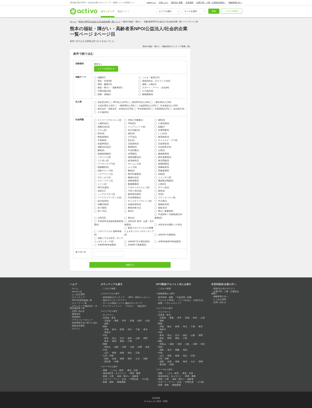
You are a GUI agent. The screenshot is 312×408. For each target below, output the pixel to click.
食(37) (130, 211)
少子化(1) (132, 137)
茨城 (106, 329)
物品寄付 (142, 306)
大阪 (132, 347)
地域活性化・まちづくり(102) (156, 81)
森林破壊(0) (163, 153)
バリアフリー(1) (105, 174)
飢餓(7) (161, 127)
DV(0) (160, 194)
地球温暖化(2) (134, 157)
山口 (106, 353)
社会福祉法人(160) (169, 105)
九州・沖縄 (108, 355)
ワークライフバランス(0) (109, 197)
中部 (105, 335)
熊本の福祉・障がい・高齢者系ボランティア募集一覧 (166, 46)
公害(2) (161, 150)
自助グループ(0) (105, 170)
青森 (116, 320)
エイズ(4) (132, 167)
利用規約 (76, 317)
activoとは (151, 2)
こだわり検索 (230, 11)
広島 (138, 353)
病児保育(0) (103, 201)
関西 (105, 344)
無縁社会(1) (133, 177)
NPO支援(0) (103, 187)
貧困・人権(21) (149, 84)
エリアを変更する (106, 68)
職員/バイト (124, 11)
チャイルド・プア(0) (167, 140)
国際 (105, 370)
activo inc (151, 401)
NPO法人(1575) (120, 102)
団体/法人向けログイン (224, 288)
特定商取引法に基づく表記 (84, 323)
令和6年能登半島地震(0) (169, 241)
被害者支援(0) (134, 194)
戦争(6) (161, 191)
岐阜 (106, 341)
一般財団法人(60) (125, 105)
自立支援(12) (133, 130)
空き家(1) (162, 201)
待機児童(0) (103, 204)
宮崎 (145, 358)
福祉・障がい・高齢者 (127, 376)
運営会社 (76, 314)
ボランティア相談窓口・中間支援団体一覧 (83, 307)
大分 (138, 358)
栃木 (114, 329)
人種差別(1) (103, 123)
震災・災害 (132, 370)
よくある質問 (78, 294)
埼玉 (130, 329)
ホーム (73, 21)
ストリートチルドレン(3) (109, 120)
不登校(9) (101, 140)
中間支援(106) (104, 91)
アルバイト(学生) (166, 300)
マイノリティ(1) (105, 180)
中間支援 (134, 379)
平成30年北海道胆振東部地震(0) (108, 223)
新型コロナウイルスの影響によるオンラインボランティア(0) (139, 231)
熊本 (130, 358)
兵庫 (140, 347)
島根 (122, 353)
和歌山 (107, 347)
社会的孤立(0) (164, 147)
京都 (124, 347)
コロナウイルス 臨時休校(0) (108, 233)
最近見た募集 (177, 2)
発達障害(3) (103, 143)
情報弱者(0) (133, 180)
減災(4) (131, 133)
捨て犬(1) (101, 211)
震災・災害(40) (104, 81)
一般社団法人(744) (162, 102)
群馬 (122, 329)
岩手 (124, 320)
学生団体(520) (143, 109)
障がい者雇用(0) (165, 211)
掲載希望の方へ (235, 2)
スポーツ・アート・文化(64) (155, 87)
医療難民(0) (103, 167)
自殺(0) (161, 174)
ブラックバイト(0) (166, 197)
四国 (160, 347)
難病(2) (131, 170)
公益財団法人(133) (147, 105)
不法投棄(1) (133, 150)
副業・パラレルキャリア (169, 303)
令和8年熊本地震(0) (106, 245)
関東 (105, 326)
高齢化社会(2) (104, 147)
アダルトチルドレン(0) (138, 187)
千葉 (138, 329)
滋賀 (116, 347)
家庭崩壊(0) (103, 137)
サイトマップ (78, 297)
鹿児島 (107, 361)
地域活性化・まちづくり (114, 373)
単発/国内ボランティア (114, 297)
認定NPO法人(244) (140, 102)
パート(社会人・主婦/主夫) (190, 300)
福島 (106, 323)
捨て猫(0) (101, 208)
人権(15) (161, 184)
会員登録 (189, 2)
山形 (147, 320)
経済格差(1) (133, 160)
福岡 (106, 358)
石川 (122, 338)
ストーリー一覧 (79, 303)
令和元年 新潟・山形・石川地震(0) (139, 223)
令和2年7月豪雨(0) (166, 234)
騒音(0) (100, 150)
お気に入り (163, 2)
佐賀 (114, 358)
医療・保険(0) (104, 94)
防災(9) (100, 133)
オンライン (108, 315)
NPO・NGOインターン (139, 297)
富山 (114, 338)
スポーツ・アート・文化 (114, 379)
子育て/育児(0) (134, 191)
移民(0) (161, 120)
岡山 (130, 353)
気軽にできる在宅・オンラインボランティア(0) (108, 240)
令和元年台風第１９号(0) (169, 224)
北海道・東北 (109, 318)
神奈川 (107, 332)
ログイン (76, 328)
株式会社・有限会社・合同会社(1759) (115, 109)
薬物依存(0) (163, 204)
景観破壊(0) (163, 170)
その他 (145, 379)
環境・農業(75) (104, 84)
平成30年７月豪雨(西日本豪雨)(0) (168, 216)
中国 (105, 350)
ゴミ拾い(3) (103, 160)
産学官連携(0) (134, 174)
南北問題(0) (163, 160)
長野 (145, 338)
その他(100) (147, 91)
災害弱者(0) (163, 130)
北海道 (107, 320)
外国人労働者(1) (135, 120)
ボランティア (107, 11)
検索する (130, 265)
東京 (145, 329)
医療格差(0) (163, 167)
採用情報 (156, 398)
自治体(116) (178, 109)
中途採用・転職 (184, 297)
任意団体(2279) (161, 109)
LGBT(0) (101, 218)
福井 (130, 338)
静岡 (114, 341)
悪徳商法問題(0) (165, 180)
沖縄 (116, 361)
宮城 (132, 320)
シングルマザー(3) (106, 194)
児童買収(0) (163, 143)
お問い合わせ (78, 311)
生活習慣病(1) (134, 197)
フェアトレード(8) (136, 127)
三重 (130, 341)
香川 (169, 350)
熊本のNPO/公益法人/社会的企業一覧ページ (99, 21)
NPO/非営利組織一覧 (82, 300)
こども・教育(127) (151, 77)
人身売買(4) (163, 123)
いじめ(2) (162, 133)
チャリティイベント (112, 306)
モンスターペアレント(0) (139, 201)
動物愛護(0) (147, 94)
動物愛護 (121, 382)
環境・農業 (135, 373)
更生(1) (131, 218)
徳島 (162, 350)
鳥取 (114, 353)
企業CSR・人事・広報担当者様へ (211, 2)
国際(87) (101, 77)
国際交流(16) (103, 127)
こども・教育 (117, 370)
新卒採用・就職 (165, 297)
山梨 (138, 338)
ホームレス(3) (134, 164)
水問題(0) (132, 153)
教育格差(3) (163, 137)
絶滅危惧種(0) (104, 153)
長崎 (122, 358)
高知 (185, 350)
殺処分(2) (162, 208)
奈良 (147, 347)
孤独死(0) (132, 147)
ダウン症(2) (163, 187)
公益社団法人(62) (105, 105)
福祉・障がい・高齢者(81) (109, 87)
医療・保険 (108, 382)
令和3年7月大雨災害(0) (138, 241)
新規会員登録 (78, 325)
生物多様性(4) (134, 204)
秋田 (140, 320)
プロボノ (130, 306)
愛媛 (177, 350)
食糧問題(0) (163, 164)
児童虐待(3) (133, 143)
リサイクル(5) (104, 157)
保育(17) (101, 191)
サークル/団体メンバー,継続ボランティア (122, 303)
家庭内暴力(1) (134, 208)
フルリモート (164, 312)
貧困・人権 (108, 376)
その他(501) (103, 112)
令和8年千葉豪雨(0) (136, 245)
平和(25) (131, 123)
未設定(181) (103, 102)
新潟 (106, 338)
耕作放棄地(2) (164, 157)
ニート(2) (101, 184)
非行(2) (131, 140)
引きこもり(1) (104, 177)
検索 (214, 11)
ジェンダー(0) (164, 177)
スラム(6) (101, 130)
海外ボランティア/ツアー (115, 300)
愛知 (122, 341)
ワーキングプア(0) (106, 164)
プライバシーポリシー (82, 320)
